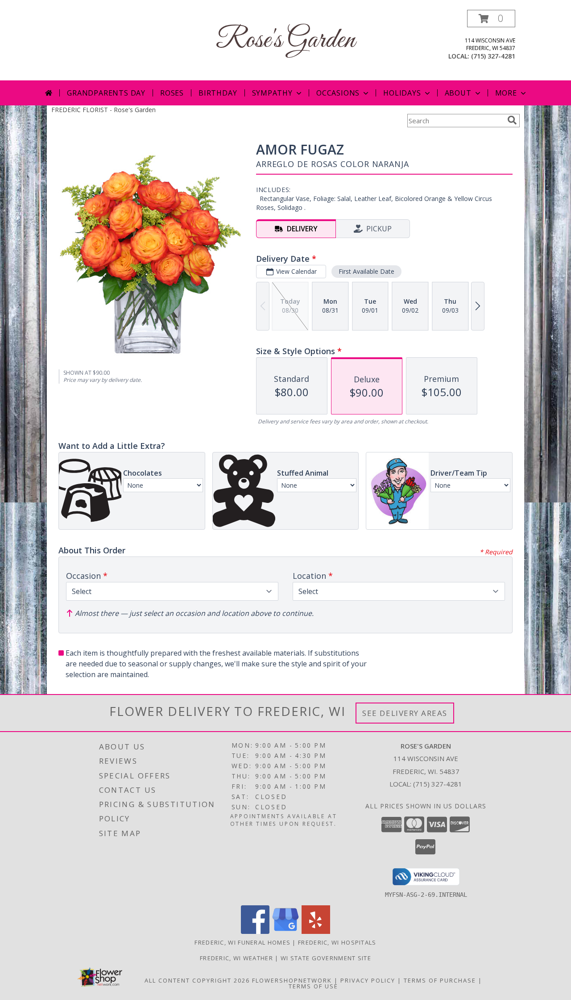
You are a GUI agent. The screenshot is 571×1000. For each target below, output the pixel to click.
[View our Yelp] (316, 931)
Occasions (338, 93)
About (458, 93)
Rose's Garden (285, 40)
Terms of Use (313, 986)
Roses (172, 93)
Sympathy (272, 93)
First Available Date (366, 271)
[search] (512, 120)
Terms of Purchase (440, 980)
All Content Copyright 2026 (197, 980)
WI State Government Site (326, 958)
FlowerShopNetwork (292, 980)
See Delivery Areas (404, 713)
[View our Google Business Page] (285, 931)
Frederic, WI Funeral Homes (242, 942)
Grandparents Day (106, 93)
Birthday (218, 93)
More (506, 93)
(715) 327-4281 (493, 56)
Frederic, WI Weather (236, 958)
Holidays (402, 93)
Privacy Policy (367, 980)
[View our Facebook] (255, 931)
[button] (491, 18)
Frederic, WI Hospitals (337, 942)
